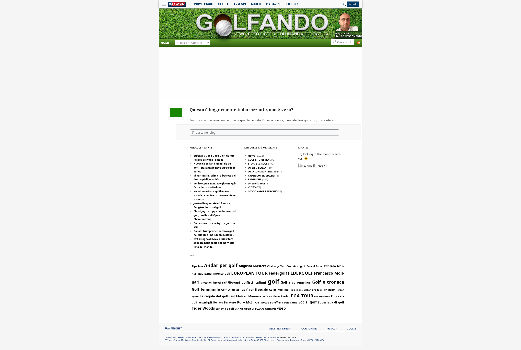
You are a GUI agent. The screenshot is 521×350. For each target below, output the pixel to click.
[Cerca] (344, 4)
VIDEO (252, 187)
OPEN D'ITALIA (257, 167)
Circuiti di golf (296, 266)
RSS (358, 42)
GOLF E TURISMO (258, 159)
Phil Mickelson (322, 296)
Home (165, 42)
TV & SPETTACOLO (247, 4)
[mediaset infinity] (174, 328)
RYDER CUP (255, 179)
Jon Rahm (329, 289)
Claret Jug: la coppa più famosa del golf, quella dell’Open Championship (215, 215)
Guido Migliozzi (279, 289)
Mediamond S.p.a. (288, 337)
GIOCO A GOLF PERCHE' (262, 191)
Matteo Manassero (250, 296)
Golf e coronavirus (296, 282)
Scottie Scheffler (270, 302)
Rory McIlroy (248, 302)
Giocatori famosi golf (214, 282)
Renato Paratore (224, 302)
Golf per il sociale (255, 289)
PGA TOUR (302, 296)
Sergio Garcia (290, 302)
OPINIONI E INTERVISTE (263, 171)
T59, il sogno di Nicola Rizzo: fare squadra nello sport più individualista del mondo (214, 243)
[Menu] (164, 4)
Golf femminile (206, 289)
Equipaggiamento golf (214, 273)
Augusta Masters (252, 266)
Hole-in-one (296, 289)
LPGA (232, 296)
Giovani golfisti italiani (247, 282)
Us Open (245, 308)
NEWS (251, 155)
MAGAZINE (273, 4)
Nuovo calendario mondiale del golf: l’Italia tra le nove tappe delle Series (214, 167)
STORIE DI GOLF (258, 163)
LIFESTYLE (294, 4)
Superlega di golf (331, 302)
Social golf (308, 302)
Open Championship (278, 296)
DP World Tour (256, 183)
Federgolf (278, 273)
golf (273, 281)
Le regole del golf (214, 296)
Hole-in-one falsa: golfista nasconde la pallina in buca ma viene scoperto (214, 195)
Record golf (205, 302)
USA (237, 308)
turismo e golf (225, 308)
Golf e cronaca (328, 282)
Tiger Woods (203, 308)
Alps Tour (197, 266)
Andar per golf (221, 265)
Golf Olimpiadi (230, 289)
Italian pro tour (313, 289)
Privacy (331, 328)
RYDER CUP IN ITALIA (261, 175)
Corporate (309, 328)
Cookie (351, 328)
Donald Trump (314, 266)
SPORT (223, 4)
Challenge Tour (276, 266)
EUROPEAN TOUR (249, 273)
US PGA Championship (264, 308)
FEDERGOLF (300, 273)
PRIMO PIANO (203, 4)
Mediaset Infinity (280, 328)
